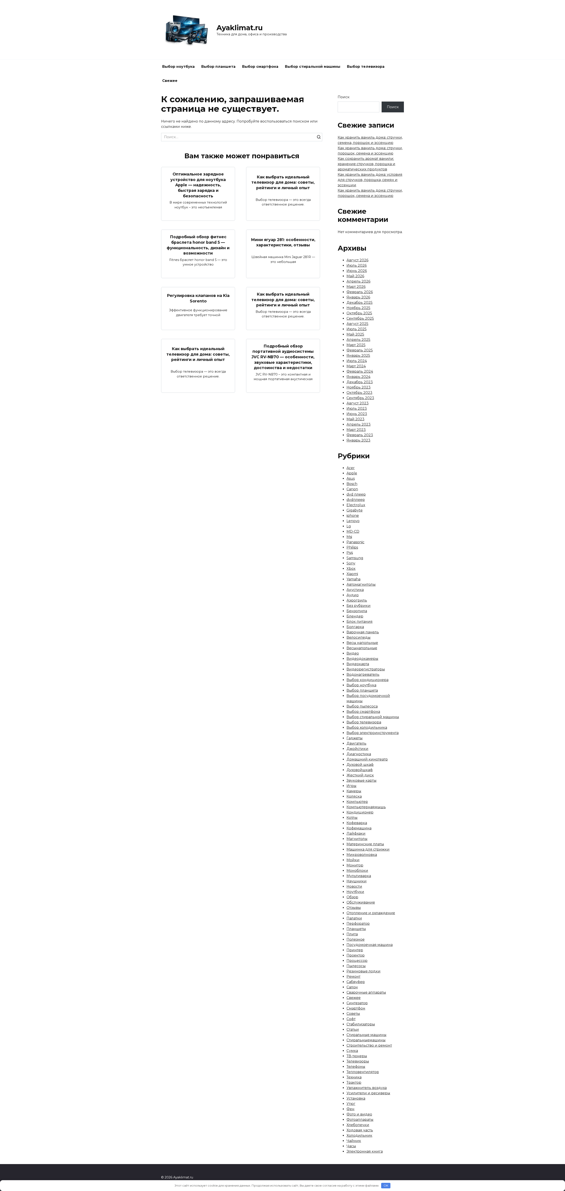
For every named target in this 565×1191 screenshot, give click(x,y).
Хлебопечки (358, 1125)
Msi (349, 537)
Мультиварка (359, 876)
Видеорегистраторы (366, 669)
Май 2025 (355, 334)
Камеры (354, 791)
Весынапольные (362, 648)
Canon (352, 489)
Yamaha (353, 579)
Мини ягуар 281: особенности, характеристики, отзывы (283, 242)
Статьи (353, 1029)
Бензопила (357, 611)
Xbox (351, 568)
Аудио (353, 595)
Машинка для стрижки (368, 849)
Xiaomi (352, 574)
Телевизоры (358, 1061)
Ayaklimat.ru (240, 27)
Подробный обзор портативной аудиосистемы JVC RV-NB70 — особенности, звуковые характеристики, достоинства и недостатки (283, 357)
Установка (356, 1098)
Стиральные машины (366, 1035)
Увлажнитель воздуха (367, 1088)
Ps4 (350, 553)
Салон (352, 987)
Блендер (355, 616)
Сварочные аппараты (366, 992)
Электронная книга (365, 1151)
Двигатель (356, 743)
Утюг (351, 1104)
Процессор (357, 961)
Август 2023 (358, 403)
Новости (354, 886)
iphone (353, 515)
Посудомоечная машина (370, 945)
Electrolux (356, 505)
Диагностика (359, 754)
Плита (352, 934)
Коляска (354, 796)
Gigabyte (355, 510)
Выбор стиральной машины (312, 66)
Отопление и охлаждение (371, 913)
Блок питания (360, 621)
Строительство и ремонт (369, 1045)
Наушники (357, 881)
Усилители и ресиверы (368, 1093)
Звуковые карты (362, 780)
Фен (350, 1109)
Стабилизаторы (361, 1024)
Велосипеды (359, 637)
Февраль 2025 (360, 350)
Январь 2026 (358, 297)
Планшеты (356, 929)
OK (386, 1185)
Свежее (169, 81)
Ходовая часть (360, 1130)
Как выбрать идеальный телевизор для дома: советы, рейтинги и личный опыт (283, 182)
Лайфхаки (356, 833)
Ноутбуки (355, 892)
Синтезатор (357, 1003)
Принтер (355, 950)
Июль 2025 (357, 329)
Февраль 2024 (360, 371)
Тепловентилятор (363, 1072)
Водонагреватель (363, 674)
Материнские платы (365, 844)
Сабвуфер (356, 982)
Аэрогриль (357, 600)
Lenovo (353, 521)
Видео (353, 653)
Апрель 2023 (359, 424)
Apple (352, 473)
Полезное (356, 939)
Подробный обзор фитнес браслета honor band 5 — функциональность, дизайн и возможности (198, 244)
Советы (353, 1014)
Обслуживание (361, 902)
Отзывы (354, 908)
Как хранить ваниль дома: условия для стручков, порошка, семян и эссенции (370, 179)
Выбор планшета (218, 66)
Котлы (352, 817)
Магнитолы (357, 839)
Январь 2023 (358, 440)
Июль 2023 (357, 408)
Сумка (352, 1051)
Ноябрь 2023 (359, 387)
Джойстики (357, 749)
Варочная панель (363, 632)
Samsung (355, 558)
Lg (349, 526)
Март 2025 (356, 345)
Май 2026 (355, 276)
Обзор (352, 897)
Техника (354, 1077)
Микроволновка (362, 855)
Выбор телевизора (365, 66)
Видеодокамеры (362, 659)
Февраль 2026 (360, 292)
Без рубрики (359, 606)
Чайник (354, 1141)
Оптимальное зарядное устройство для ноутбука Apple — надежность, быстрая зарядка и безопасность (198, 185)
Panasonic (355, 542)
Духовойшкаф (360, 770)
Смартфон (356, 1008)
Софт (351, 1019)
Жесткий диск (360, 775)
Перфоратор (358, 923)
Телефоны (356, 1067)
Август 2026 (357, 260)
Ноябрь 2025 (358, 308)
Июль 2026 (357, 265)
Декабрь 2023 (360, 382)
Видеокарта (358, 664)
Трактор (354, 1082)
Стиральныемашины (366, 1040)
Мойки (353, 860)
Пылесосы (356, 966)
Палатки (354, 918)
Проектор (356, 955)
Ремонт (353, 976)
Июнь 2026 (357, 271)
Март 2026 (356, 287)
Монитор (355, 865)
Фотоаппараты (360, 1119)
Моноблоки (357, 870)
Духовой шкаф (360, 765)
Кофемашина (359, 828)
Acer (351, 468)
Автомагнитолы (361, 584)
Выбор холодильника (367, 727)
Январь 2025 (358, 355)
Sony (351, 563)
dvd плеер (356, 494)
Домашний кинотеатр (367, 759)
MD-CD (353, 531)
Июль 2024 (357, 361)
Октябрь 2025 (359, 313)
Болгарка (355, 627)
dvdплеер (356, 500)
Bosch (352, 484)
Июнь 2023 (357, 414)
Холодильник (359, 1135)
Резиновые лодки (363, 971)
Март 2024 (356, 366)
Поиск (344, 97)
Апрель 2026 (358, 281)
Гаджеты (355, 738)
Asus (351, 478)
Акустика (355, 590)
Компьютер (357, 802)
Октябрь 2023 (359, 393)
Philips (352, 547)
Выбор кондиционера (367, 680)
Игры (351, 786)
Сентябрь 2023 (360, 398)
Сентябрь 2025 (360, 318)
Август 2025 (357, 324)
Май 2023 (355, 419)
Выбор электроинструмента (373, 733)
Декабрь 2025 (360, 302)
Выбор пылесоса (362, 706)
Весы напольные (362, 643)
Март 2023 (356, 430)
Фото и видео (359, 1114)
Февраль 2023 (360, 435)
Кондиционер (360, 812)
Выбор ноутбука (178, 66)
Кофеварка (357, 823)
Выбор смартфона (260, 66)
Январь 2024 (358, 377)
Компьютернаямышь (366, 807)
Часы (351, 1146)
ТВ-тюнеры (357, 1056)
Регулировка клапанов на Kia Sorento (198, 298)
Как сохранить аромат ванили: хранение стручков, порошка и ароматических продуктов (366, 164)
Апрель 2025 (358, 340)
